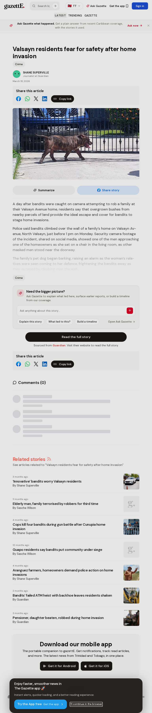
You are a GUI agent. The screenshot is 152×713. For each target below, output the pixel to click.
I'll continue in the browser (86, 704)
